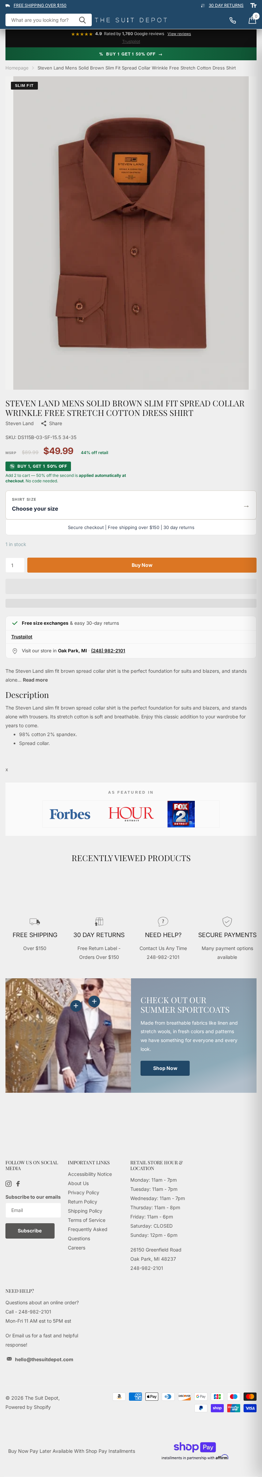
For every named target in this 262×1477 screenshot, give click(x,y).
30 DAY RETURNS (226, 5)
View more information (94, 1001)
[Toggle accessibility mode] (253, 5)
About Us (78, 1183)
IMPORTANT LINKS (89, 1162)
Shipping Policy (85, 1211)
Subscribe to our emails (33, 1197)
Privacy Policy (83, 1192)
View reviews (179, 34)
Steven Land (19, 423)
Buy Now (142, 565)
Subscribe (30, 1230)
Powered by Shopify (28, 1407)
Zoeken (82, 20)
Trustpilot (131, 41)
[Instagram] (8, 1184)
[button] (131, 505)
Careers (76, 1247)
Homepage (17, 68)
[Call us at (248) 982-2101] (236, 20)
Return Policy (82, 1201)
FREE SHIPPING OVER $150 (40, 5)
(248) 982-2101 (108, 650)
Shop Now (165, 1068)
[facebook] (18, 1183)
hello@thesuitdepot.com (44, 1359)
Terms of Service (86, 1220)
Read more (35, 680)
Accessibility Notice (90, 1174)
